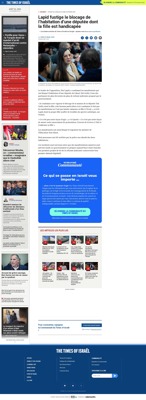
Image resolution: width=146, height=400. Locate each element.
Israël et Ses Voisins (34, 361)
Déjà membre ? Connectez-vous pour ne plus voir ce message (70, 218)
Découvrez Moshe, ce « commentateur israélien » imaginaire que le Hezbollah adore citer (14, 155)
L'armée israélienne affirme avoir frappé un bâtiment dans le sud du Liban (14, 102)
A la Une (29, 380)
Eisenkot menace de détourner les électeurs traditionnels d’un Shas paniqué (13, 207)
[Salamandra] (90, 397)
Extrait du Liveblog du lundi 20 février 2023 (61, 12)
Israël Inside (31, 367)
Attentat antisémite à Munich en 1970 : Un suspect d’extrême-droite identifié (48, 250)
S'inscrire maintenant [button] (91, 325)
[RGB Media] (74, 397)
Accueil (29, 358)
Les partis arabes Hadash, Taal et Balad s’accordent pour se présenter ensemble (14, 244)
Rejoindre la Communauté (115, 2)
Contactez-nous (64, 371)
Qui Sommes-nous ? (65, 364)
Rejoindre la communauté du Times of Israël (70, 211)
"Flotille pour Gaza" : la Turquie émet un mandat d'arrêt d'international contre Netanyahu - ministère (14, 115)
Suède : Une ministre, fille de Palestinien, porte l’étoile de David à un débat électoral (62, 276)
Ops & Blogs (31, 371)
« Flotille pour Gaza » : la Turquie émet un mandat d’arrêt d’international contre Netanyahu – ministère (14, 41)
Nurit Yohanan (15, 145)
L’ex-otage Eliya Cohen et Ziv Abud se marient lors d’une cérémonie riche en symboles (77, 250)
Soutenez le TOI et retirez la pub (136, 2)
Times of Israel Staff (47, 37)
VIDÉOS (29, 377)
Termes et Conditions (66, 358)
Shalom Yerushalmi (16, 200)
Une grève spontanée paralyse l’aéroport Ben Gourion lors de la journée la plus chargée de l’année (91, 251)
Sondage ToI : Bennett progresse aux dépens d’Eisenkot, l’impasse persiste (14, 236)
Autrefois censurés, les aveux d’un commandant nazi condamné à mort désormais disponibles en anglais (77, 278)
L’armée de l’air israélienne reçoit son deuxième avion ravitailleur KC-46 (62, 250)
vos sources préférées (93, 31)
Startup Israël (32, 374)
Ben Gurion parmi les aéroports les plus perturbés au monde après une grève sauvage (13, 291)
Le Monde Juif (31, 364)
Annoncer (62, 367)
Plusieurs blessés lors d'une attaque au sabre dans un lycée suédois (14, 90)
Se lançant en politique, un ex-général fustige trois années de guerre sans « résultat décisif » (13, 228)
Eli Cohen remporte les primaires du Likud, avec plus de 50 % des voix (91, 275)
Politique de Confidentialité (67, 361)
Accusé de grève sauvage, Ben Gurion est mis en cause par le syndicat (14, 275)
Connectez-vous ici (96, 329)
